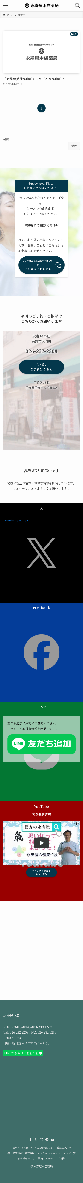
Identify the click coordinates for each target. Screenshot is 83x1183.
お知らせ (27, 1147)
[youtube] (52, 1140)
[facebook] (30, 1140)
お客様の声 (24, 1158)
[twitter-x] (36, 1140)
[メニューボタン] (5, 5)
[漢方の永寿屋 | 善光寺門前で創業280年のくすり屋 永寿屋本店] (41, 5)
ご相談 (61, 1158)
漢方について (64, 1147)
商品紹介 (30, 1153)
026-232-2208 (19, 1032)
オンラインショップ (49, 1153)
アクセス (50, 1158)
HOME (15, 1147)
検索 (6, 139)
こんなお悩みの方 (44, 1147)
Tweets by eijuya (15, 520)
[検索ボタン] (77, 5)
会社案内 (38, 1158)
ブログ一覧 (69, 1153)
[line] (47, 1140)
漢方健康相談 (15, 1153)
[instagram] (41, 1140)
